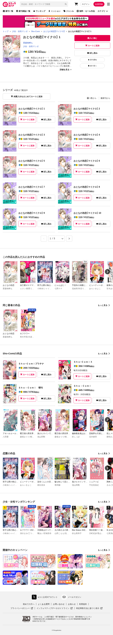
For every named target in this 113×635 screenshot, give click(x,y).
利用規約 (83, 604)
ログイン (86, 4)
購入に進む (92, 38)
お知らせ (72, 604)
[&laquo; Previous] (44, 239)
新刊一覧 (9, 11)
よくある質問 (43, 604)
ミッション (56, 11)
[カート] (76, 4)
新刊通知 (93, 60)
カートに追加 (93, 45)
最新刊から (105, 98)
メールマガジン (74, 597)
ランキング (40, 11)
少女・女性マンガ (31, 46)
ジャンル (70, 11)
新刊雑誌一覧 (24, 11)
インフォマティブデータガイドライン (53, 608)
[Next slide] (107, 271)
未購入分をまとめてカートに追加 (28, 96)
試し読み (94, 53)
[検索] (65, 4)
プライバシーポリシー (21, 608)
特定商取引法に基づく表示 (89, 608)
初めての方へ (28, 604)
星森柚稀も (28, 43)
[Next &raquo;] (69, 239)
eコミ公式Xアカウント (45, 597)
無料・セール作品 (87, 11)
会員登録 (99, 4)
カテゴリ (101, 11)
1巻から (93, 98)
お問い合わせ (58, 604)
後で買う (93, 66)
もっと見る (102, 305)
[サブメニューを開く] (108, 4)
